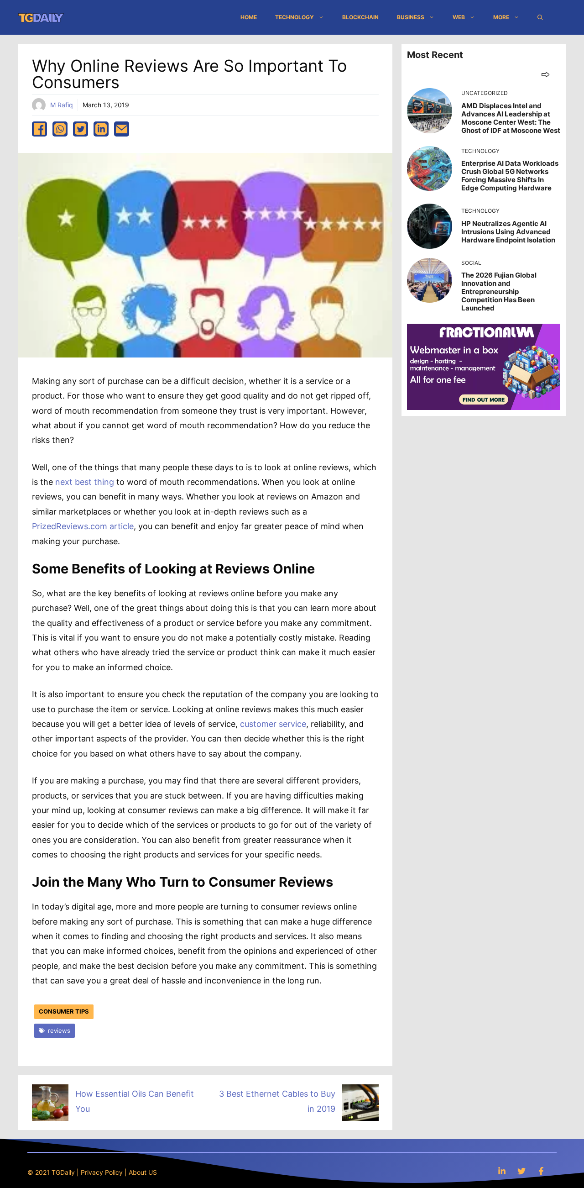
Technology (294, 17)
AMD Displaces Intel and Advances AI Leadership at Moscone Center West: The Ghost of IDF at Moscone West (510, 118)
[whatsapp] (60, 129)
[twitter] (80, 129)
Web (459, 17)
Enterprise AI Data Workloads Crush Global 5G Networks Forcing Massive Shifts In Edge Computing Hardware (509, 175)
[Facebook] (541, 1171)
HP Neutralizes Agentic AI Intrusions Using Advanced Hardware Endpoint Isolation (508, 231)
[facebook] (39, 129)
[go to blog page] (545, 74)
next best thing (84, 482)
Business (410, 17)
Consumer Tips (64, 1011)
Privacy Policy (102, 1172)
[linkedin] (101, 129)
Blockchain (360, 17)
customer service (273, 724)
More (501, 17)
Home (248, 17)
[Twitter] (521, 1171)
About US (143, 1172)
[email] (121, 129)
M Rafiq (61, 105)
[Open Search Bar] (540, 17)
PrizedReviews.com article (83, 526)
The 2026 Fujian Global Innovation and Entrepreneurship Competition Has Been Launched (499, 291)
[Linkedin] (502, 1171)
